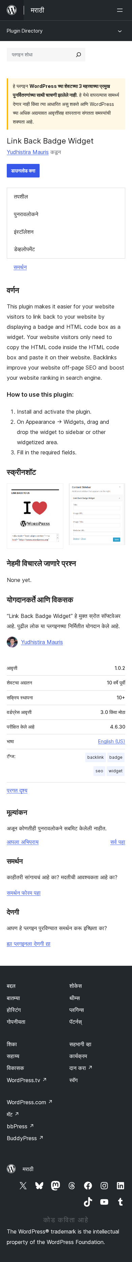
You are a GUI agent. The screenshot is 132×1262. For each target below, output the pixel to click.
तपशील (21, 196)
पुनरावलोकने (26, 214)
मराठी (28, 1169)
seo (99, 770)
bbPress (20, 1126)
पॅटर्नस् (75, 1021)
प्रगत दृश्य (17, 790)
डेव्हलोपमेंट (24, 249)
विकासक (15, 1068)
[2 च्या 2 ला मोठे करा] (116, 492)
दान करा (81, 1068)
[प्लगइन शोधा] (78, 54)
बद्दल (11, 985)
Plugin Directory (25, 31)
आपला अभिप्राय (23, 842)
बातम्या (13, 998)
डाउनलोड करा (23, 170)
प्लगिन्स (76, 1009)
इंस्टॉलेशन (24, 231)
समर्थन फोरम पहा (24, 892)
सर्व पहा (117, 842)
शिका (12, 1044)
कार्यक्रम (78, 1056)
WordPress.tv (27, 1080)
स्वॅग (73, 1080)
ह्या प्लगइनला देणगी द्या (28, 943)
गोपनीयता (16, 1021)
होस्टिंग (14, 1009)
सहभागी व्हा (80, 1044)
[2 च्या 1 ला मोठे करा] (54, 492)
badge (116, 757)
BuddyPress (25, 1138)
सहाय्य (13, 1056)
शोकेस (75, 985)
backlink (95, 757)
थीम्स (74, 998)
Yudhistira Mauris (28, 152)
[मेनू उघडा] (121, 10)
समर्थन (20, 267)
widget (116, 770)
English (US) (111, 741)
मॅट (13, 1114)
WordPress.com (30, 1102)
